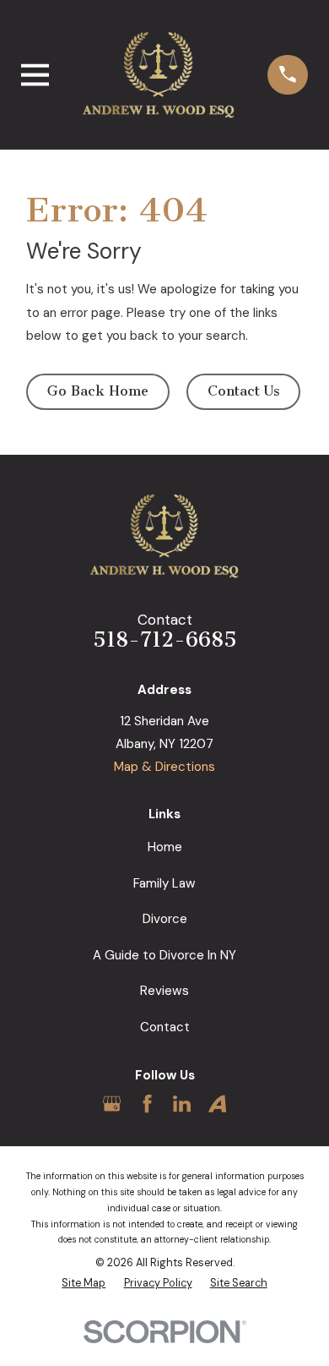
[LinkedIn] (182, 1103)
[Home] (159, 74)
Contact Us (244, 391)
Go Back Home (97, 391)
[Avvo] (217, 1103)
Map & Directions (164, 766)
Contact (165, 1027)
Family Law (164, 883)
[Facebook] (147, 1103)
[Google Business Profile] (112, 1103)
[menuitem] (83, 1283)
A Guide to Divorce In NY (164, 955)
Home (165, 847)
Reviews (164, 990)
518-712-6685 (165, 639)
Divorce (165, 918)
